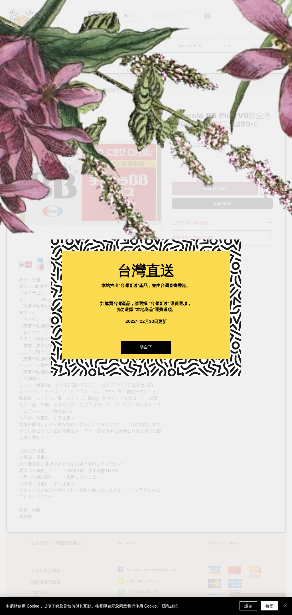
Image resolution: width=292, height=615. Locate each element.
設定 (248, 606)
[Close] (285, 605)
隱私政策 (170, 606)
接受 (269, 606)
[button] (146, 347)
